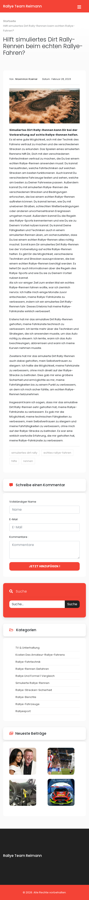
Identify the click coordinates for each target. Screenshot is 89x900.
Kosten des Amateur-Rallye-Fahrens (40, 655)
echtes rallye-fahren (57, 453)
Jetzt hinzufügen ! (44, 566)
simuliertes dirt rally (24, 453)
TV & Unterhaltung (28, 648)
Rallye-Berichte (26, 697)
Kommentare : (19, 537)
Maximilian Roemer (26, 79)
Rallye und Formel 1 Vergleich (35, 676)
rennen (28, 461)
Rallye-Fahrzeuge (28, 704)
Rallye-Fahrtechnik (28, 662)
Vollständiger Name (22, 502)
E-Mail (13, 519)
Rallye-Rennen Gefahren (32, 669)
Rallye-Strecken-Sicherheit (34, 690)
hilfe (14, 461)
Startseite (9, 21)
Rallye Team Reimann (22, 6)
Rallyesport (23, 711)
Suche (72, 604)
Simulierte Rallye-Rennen (32, 683)
